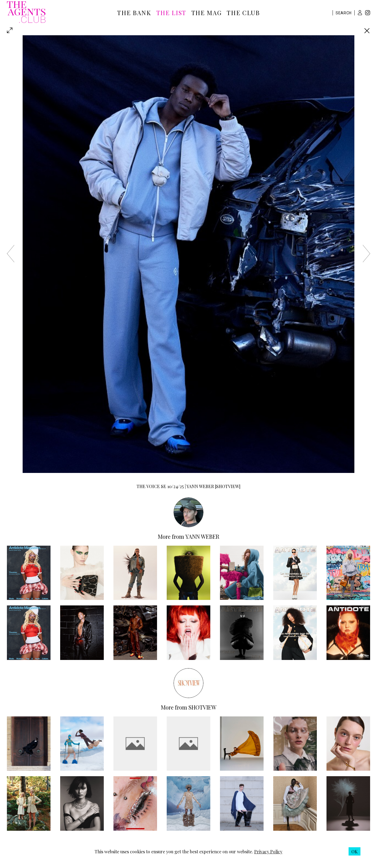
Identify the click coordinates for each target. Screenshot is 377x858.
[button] (359, 12)
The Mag (206, 13)
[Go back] (367, 31)
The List (171, 13)
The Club (243, 13)
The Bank (134, 13)
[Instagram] (367, 13)
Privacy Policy (268, 851)
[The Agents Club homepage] (26, 12)
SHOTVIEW (202, 707)
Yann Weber (202, 536)
